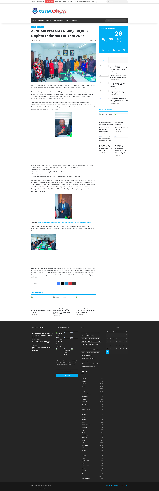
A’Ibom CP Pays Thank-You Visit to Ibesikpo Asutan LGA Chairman (105, 147)
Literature (84, 437)
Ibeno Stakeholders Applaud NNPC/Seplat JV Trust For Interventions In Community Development (62, 311)
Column (84, 386)
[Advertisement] (63, 150)
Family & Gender (86, 409)
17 (107, 345)
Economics (85, 396)
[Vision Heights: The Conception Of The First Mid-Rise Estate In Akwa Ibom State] (103, 68)
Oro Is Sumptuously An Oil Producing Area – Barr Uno (118, 92)
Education (84, 401)
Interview (84, 427)
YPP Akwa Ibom (85, 361)
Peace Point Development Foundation (90, 349)
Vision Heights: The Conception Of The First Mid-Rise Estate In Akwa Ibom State (118, 68)
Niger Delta (85, 445)
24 (107, 348)
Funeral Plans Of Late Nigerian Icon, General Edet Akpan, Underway (119, 84)
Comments (122, 60)
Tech (67, 20)
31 (107, 351)
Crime (83, 391)
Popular (104, 60)
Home (34, 20)
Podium (84, 455)
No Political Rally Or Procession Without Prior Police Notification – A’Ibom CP (41, 310)
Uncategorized (86, 478)
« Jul (107, 356)
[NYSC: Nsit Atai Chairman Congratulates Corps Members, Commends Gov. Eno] (86, 301)
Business (41, 20)
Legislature (85, 430)
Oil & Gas (84, 447)
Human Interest (86, 424)
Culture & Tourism (86, 394)
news (83, 442)
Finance (84, 414)
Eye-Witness (85, 406)
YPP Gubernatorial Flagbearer (88, 366)
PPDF (83, 352)
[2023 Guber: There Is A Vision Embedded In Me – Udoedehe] (103, 78)
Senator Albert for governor (93, 352)
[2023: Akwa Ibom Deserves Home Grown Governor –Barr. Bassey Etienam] (103, 101)
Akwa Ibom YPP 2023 (87, 341)
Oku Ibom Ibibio (91, 347)
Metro (83, 440)
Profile (83, 463)
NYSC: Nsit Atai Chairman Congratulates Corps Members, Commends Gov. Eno (75, 1)
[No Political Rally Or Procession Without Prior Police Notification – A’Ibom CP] (41, 301)
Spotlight (84, 471)
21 (120, 345)
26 (113, 348)
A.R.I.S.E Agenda (85, 333)
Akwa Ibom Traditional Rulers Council (90, 338)
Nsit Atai (84, 347)
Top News (40, 26)
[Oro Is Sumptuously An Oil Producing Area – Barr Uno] (103, 93)
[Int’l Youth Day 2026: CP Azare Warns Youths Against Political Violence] (67, 352)
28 (120, 348)
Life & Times (85, 435)
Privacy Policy (124, 485)
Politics (84, 458)
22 (123, 345)
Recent (113, 60)
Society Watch (58, 20)
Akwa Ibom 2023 (95, 333)
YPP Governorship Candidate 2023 (90, 363)
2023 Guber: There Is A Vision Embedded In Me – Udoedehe (118, 76)
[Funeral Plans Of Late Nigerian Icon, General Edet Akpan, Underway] (103, 85)
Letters (84, 432)
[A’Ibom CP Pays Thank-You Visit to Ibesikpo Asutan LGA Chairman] (106, 139)
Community (85, 389)
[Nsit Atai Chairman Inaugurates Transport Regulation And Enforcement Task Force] (74, 339)
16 (126, 341)
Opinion (84, 450)
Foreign (48, 20)
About (110, 485)
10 (107, 341)
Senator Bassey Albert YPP (88, 358)
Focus (83, 417)
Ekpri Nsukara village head (88, 344)
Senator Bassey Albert (87, 355)
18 (110, 345)
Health (33, 26)
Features (84, 412)
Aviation (84, 381)
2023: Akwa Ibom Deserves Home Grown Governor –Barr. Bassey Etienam (119, 100)
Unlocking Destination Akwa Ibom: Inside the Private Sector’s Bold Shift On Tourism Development (121, 149)
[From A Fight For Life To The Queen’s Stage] (74, 350)
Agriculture (85, 378)
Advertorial (85, 376)
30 (126, 348)
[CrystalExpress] (49, 11)
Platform (84, 453)
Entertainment (85, 404)
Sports (74, 20)
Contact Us (116, 485)
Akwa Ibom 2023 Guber (87, 335)
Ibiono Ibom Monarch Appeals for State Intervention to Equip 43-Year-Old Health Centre (64, 222)
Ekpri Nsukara (97, 341)
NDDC (97, 344)
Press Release (85, 460)
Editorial (84, 399)
